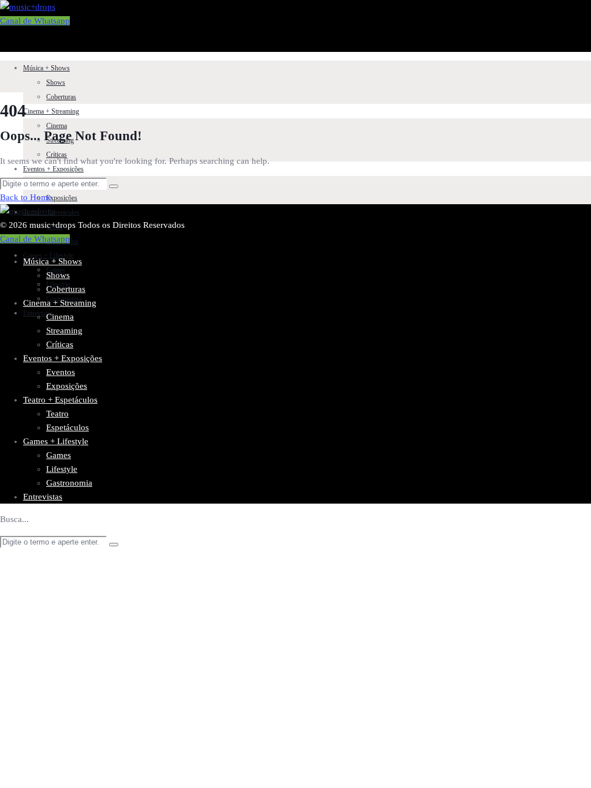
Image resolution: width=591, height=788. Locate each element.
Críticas (59, 344)
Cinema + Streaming (51, 111)
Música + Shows (46, 68)
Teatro (57, 413)
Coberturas (61, 97)
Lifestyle (61, 469)
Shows (55, 82)
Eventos (60, 372)
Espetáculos (67, 427)
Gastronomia (69, 482)
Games (58, 455)
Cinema (56, 126)
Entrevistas (42, 496)
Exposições (61, 198)
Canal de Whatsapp (35, 20)
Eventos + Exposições (53, 169)
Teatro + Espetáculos (60, 399)
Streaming (64, 330)
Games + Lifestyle (48, 256)
